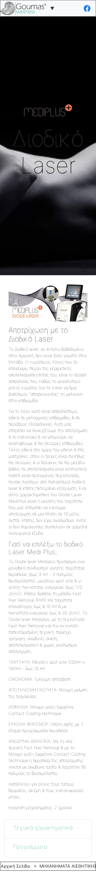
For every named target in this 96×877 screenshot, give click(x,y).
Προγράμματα (30, 847)
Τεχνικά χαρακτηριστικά (43, 828)
